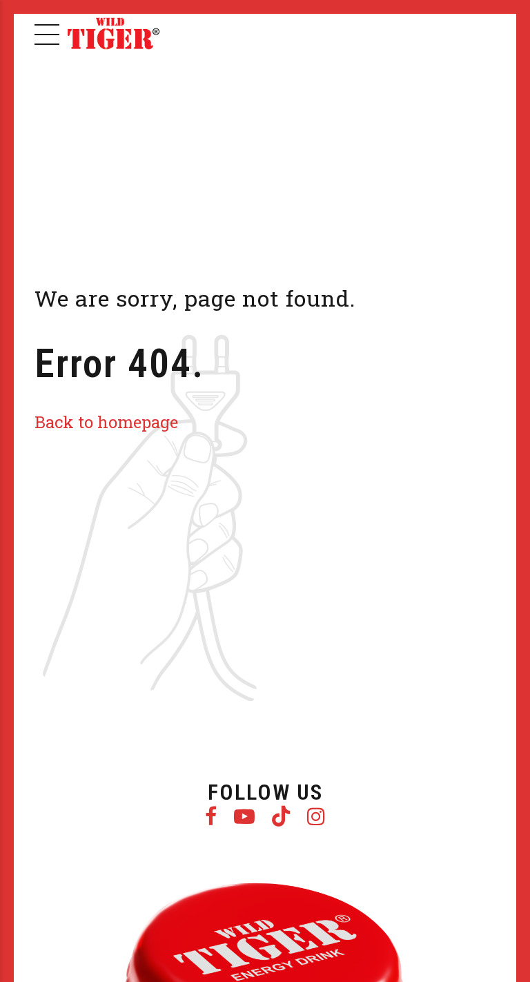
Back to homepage (106, 421)
